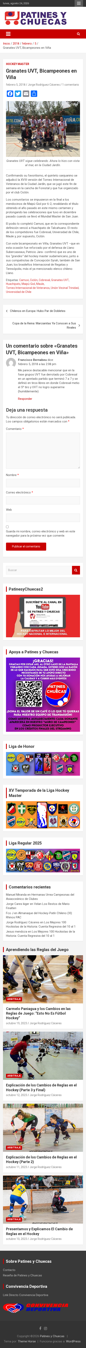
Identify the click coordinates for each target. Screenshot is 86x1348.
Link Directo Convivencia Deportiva (25, 1295)
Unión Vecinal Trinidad (65, 287)
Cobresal (44, 280)
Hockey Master (17, 64)
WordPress (73, 1341)
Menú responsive (79, 3)
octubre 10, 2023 (16, 1238)
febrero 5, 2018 (15, 84)
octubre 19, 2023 (16, 1023)
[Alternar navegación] (8, 34)
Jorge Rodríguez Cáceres (44, 84)
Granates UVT (60, 280)
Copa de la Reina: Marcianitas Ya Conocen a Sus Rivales (44, 325)
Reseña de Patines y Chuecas (22, 1275)
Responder (25, 399)
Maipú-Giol (28, 283)
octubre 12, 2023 (16, 1095)
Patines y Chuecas (52, 1336)
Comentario (15, 429)
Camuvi (24, 280)
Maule (40, 283)
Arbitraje (14, 999)
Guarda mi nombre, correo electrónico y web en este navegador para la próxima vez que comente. (40, 533)
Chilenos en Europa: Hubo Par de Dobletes (37, 311)
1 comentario (70, 84)
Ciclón (34, 280)
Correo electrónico (19, 492)
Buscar (76, 570)
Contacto (9, 1270)
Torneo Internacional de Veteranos (28, 287)
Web (9, 510)
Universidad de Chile (18, 291)
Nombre (12, 475)
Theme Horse (27, 1341)
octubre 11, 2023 (16, 1167)
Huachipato (13, 283)
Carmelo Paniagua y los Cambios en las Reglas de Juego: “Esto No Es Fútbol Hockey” (38, 1013)
